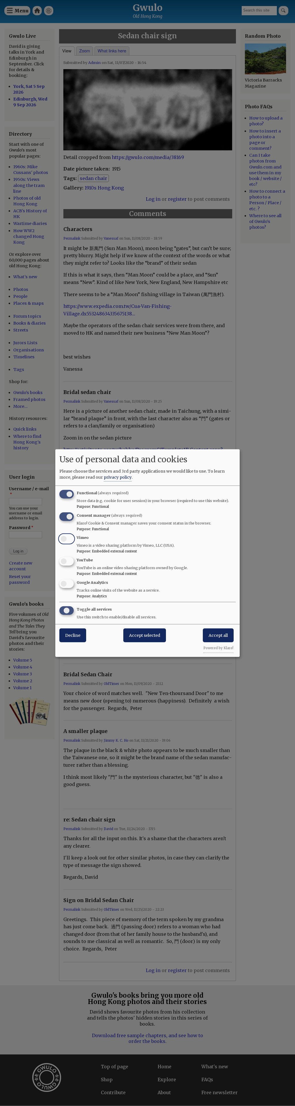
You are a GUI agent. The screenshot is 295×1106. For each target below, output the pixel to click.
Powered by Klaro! (218, 648)
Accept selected (144, 635)
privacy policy (118, 477)
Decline (72, 635)
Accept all (218, 635)
